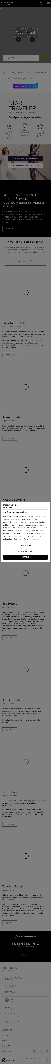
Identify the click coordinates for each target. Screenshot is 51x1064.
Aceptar (25, 557)
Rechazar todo (25, 551)
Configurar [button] (25, 545)
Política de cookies (31, 539)
